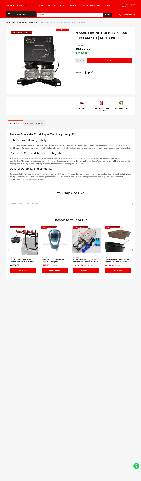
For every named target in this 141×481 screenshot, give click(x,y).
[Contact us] (136, 466)
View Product (23, 270)
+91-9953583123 (128, 15)
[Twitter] (88, 72)
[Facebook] (85, 72)
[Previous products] (8, 204)
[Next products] (133, 204)
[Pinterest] (92, 72)
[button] (80, 44)
